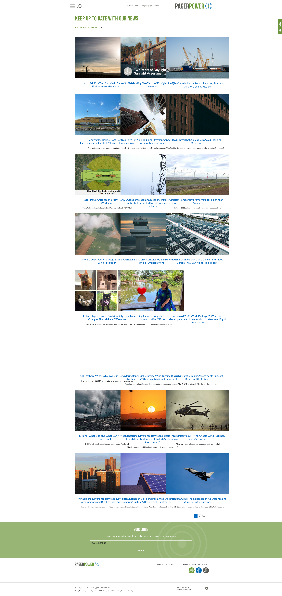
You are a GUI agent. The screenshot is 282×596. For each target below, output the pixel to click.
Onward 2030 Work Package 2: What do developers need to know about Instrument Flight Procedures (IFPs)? (197, 319)
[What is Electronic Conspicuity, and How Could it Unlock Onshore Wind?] (152, 234)
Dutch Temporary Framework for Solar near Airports (197, 201)
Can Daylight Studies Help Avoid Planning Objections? (197, 141)
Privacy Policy (79, 590)
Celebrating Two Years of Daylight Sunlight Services (152, 85)
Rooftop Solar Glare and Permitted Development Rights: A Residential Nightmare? (152, 500)
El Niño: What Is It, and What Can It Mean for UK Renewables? (107, 437)
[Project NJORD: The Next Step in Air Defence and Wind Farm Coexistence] (197, 473)
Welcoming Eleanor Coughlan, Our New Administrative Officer (152, 317)
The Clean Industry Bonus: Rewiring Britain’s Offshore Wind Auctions (197, 85)
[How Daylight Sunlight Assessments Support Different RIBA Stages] (197, 350)
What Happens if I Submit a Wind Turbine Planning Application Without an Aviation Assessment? (152, 377)
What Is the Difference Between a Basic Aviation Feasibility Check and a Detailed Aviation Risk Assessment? (152, 439)
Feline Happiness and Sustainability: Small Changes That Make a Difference (107, 317)
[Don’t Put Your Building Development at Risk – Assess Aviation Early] (152, 114)
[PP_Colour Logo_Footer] (87, 563)
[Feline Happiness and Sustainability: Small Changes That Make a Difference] (107, 290)
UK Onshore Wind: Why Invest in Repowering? (107, 375)
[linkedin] (206, 588)
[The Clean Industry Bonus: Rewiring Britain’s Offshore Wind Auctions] (197, 57)
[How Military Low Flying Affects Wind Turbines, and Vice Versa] (197, 410)
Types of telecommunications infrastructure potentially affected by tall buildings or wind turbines (152, 203)
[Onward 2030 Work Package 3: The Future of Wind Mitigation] (107, 234)
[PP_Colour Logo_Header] (193, 4)
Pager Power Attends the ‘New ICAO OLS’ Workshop (107, 201)
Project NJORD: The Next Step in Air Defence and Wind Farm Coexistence (197, 500)
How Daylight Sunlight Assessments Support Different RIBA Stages (197, 377)
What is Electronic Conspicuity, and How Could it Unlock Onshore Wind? (152, 261)
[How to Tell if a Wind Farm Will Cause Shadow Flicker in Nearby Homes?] (107, 57)
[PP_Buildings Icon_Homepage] (206, 568)
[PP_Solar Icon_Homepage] (192, 568)
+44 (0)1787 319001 (131, 6)
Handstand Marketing (127, 590)
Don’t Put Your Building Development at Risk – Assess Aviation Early (152, 141)
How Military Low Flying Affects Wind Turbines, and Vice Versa (197, 437)
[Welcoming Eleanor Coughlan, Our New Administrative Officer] (152, 290)
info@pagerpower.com (150, 6)
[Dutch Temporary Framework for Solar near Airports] (197, 174)
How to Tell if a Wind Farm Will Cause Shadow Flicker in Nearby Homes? (107, 85)
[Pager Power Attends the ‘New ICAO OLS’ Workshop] (107, 174)
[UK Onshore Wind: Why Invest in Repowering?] (107, 350)
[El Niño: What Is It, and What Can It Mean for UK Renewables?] (107, 410)
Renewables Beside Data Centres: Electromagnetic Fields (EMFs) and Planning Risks (107, 141)
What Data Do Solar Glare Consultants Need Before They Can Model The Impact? (197, 261)
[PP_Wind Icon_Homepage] (199, 568)
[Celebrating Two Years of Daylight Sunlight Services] (152, 57)
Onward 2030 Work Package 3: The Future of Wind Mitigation (107, 261)
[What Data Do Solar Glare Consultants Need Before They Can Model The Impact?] (197, 234)
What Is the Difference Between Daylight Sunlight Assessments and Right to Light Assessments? (107, 500)
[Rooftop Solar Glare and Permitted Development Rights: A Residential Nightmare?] (152, 473)
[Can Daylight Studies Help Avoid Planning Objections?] (197, 114)
